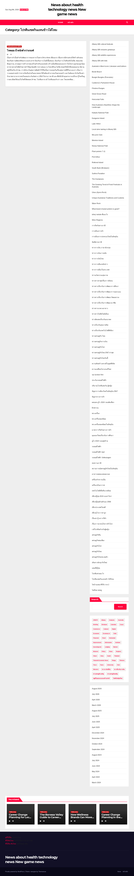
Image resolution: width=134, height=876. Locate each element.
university (110, 665)
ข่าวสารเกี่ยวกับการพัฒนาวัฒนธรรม (105, 297)
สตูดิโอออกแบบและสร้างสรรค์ (101, 678)
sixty (102, 656)
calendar (113, 624)
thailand (116, 656)
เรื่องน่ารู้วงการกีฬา (99, 518)
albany (103, 620)
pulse (110, 651)
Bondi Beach (97, 72)
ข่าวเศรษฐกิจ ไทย (98, 336)
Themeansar (42, 871)
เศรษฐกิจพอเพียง (98, 540)
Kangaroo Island (98, 118)
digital (114, 629)
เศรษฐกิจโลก (97, 546)
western (95, 669)
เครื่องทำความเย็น (99, 480)
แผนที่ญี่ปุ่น (96, 568)
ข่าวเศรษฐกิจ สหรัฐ (98, 674)
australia (121, 620)
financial (96, 638)
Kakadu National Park (100, 113)
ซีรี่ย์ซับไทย (9, 840)
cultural (106, 629)
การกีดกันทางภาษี (99, 225)
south (109, 656)
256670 (95, 620)
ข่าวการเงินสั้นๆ (106, 669)
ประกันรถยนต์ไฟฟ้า (99, 380)
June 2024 (96, 766)
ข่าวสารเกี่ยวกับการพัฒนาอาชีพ (104, 303)
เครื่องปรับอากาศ (98, 485)
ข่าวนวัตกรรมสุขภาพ (100, 275)
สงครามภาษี (96, 463)
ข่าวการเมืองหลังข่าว (100, 264)
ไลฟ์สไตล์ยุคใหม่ (117, 678)
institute (117, 642)
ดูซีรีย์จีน (8, 837)
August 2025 (97, 711)
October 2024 (97, 744)
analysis (111, 620)
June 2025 (96, 722)
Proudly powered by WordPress (15, 871)
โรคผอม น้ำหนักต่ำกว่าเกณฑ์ (20, 50)
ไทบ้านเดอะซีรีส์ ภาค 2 (100, 584)
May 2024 (95, 771)
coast (121, 624)
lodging (107, 647)
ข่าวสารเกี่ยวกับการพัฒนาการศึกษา (105, 286)
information (108, 642)
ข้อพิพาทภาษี (97, 242)
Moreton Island (97, 140)
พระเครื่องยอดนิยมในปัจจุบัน (102, 424)
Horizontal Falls (98, 99)
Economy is (106, 633)
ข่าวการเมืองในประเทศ (101, 270)
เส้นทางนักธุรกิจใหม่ (99, 562)
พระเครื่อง (96, 413)
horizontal (112, 638)
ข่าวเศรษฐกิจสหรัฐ (112, 674)
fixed (104, 638)
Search (94, 599)
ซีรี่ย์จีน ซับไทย (10, 844)
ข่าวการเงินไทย (98, 259)
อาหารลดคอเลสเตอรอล (101, 474)
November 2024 (98, 738)
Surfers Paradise (98, 173)
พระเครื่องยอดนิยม (99, 419)
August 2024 (97, 755)
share (95, 656)
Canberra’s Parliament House (103, 83)
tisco (95, 665)
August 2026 (97, 689)
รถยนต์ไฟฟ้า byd (98, 452)
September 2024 (98, 749)
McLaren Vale (97, 135)
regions (118, 651)
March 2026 (96, 705)
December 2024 (98, 733)
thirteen (121, 660)
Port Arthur (96, 157)
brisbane (104, 624)
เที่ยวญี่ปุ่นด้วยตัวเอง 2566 (101, 502)
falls (115, 633)
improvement (97, 642)
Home (60, 22)
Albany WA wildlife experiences (104, 55)
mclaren (95, 651)
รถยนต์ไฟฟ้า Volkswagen (101, 457)
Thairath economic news (100, 660)
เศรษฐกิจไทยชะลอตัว (100, 557)
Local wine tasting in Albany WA (104, 129)
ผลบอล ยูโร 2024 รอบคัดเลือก (103, 402)
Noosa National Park (100, 146)
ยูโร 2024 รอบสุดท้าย (100, 441)
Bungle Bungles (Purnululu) (102, 77)
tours (102, 665)
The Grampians (98, 179)
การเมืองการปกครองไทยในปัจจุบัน (105, 236)
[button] (127, 22)
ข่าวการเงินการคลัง (99, 253)
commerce (96, 629)
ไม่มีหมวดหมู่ (97, 590)
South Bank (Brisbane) (100, 168)
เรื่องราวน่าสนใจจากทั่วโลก (102, 524)
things (114, 660)
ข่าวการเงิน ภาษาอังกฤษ (101, 247)
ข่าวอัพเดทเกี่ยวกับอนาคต (101, 319)
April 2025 (96, 727)
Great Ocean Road (99, 94)
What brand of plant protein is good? (105, 209)
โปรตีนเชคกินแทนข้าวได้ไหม (14, 46)
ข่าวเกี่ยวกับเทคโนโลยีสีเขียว (102, 330)
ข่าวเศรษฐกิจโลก (98, 347)
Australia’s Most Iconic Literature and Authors (109, 66)
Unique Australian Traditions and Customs (108, 198)
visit (118, 665)
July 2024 (95, 760)
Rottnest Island (97, 162)
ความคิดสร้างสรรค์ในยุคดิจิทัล (103, 364)
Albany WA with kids (99, 61)
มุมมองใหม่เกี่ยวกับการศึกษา (102, 435)
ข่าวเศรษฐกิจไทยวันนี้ (100, 358)
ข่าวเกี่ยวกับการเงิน (119, 669)
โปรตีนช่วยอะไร (98, 573)
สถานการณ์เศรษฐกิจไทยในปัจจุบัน (105, 468)
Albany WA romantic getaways (103, 50)
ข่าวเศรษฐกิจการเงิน (99, 341)
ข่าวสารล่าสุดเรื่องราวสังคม (102, 281)
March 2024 (96, 782)
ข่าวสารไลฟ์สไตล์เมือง (100, 314)
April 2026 (96, 700)
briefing (95, 624)
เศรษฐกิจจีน (96, 535)
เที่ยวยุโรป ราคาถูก (99, 513)
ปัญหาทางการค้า (98, 397)
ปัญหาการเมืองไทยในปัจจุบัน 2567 (105, 391)
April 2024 (96, 777)
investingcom (97, 647)
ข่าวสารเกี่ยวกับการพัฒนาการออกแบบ (106, 292)
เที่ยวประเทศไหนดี (99, 507)
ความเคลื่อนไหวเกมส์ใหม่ (101, 369)
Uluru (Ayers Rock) (99, 192)
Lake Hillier (96, 124)
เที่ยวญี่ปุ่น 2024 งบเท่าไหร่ (102, 496)
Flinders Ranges (98, 88)
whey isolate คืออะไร (100, 214)
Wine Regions (97, 220)
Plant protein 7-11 (98, 151)
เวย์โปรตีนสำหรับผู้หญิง (100, 529)
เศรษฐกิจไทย (97, 551)
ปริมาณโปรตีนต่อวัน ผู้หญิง (102, 386)
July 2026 (95, 694)
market (115, 647)
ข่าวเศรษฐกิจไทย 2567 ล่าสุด (103, 352)
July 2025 (95, 716)
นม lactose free (98, 375)
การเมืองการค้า (98, 231)
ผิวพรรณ (95, 408)
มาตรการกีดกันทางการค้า (102, 430)
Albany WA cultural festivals (102, 44)
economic (96, 633)
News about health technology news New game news (67, 9)
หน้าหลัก (70, 22)
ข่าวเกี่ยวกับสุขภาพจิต (100, 325)
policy (103, 651)
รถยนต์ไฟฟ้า (96, 446)
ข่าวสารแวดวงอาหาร (100, 308)
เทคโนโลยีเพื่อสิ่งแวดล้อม (101, 491)
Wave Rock (96, 203)
